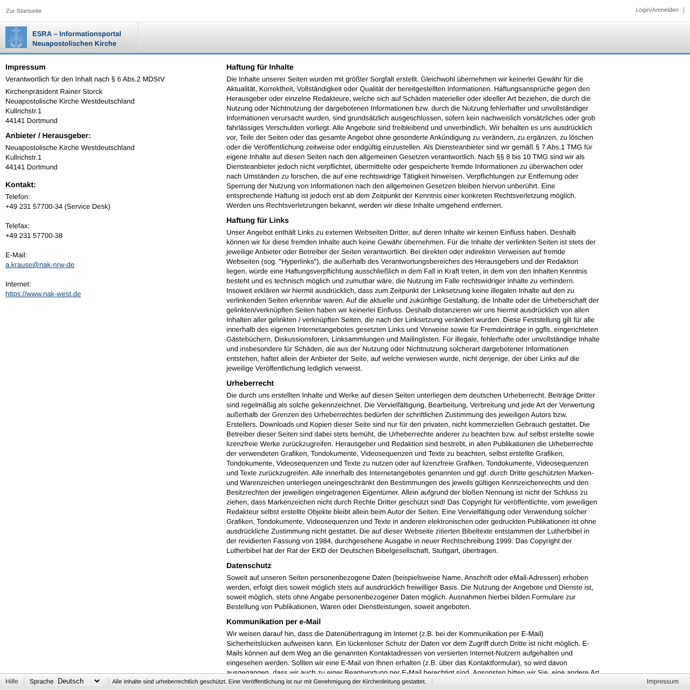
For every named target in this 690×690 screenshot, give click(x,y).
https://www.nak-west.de (43, 294)
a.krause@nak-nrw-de (39, 265)
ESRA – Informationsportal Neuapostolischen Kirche (76, 38)
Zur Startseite (24, 11)
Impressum (663, 681)
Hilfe (11, 681)
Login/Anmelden (657, 10)
